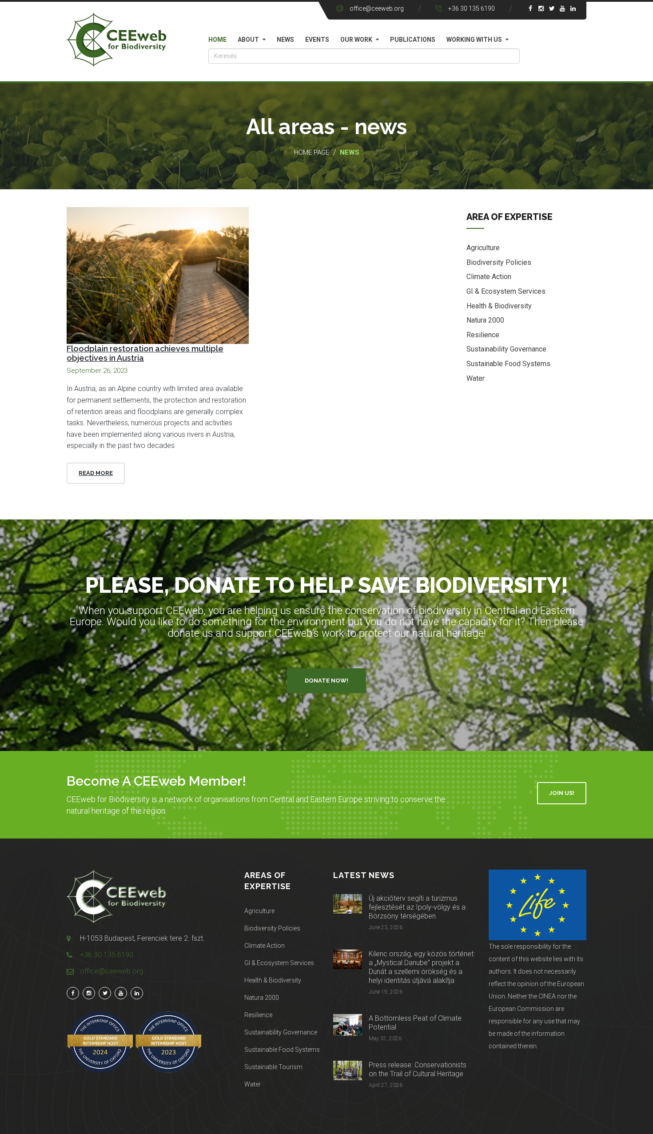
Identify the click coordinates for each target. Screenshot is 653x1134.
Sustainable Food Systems (508, 363)
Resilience (482, 335)
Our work (356, 39)
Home (217, 39)
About (248, 39)
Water (475, 378)
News (285, 39)
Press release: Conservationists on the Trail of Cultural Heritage (417, 1069)
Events (317, 39)
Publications (412, 39)
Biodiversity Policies (498, 262)
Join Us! (561, 793)
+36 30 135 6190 (471, 8)
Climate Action (488, 276)
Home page (311, 152)
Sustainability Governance (506, 349)
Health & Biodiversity (499, 306)
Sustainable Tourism (273, 1066)
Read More (96, 473)
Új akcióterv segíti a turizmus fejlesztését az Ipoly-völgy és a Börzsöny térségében (417, 907)
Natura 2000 (485, 320)
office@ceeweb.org (377, 8)
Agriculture (483, 248)
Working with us (474, 39)
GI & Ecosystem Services (505, 291)
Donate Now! (326, 680)
